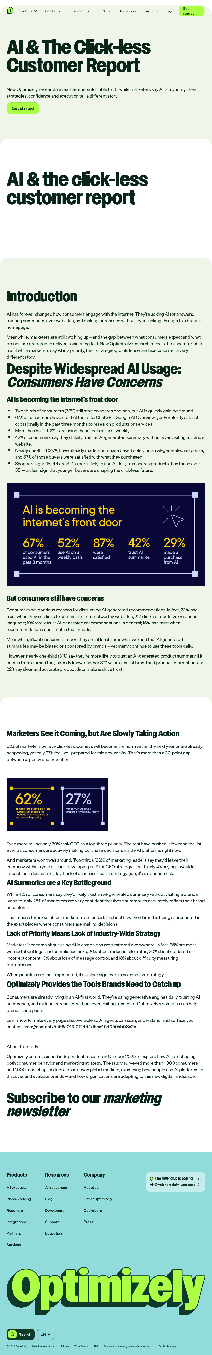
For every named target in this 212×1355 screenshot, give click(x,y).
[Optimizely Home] (10, 11)
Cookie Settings (167, 1346)
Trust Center (81, 1346)
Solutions (52, 11)
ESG (96, 1346)
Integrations (17, 1221)
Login (170, 11)
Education (53, 1233)
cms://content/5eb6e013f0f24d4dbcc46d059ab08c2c (79, 1026)
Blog (49, 1198)
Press (88, 1221)
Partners (151, 11)
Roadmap (15, 1210)
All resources (56, 1187)
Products (25, 11)
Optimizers (93, 1210)
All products (17, 1187)
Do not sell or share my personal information (127, 1346)
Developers (127, 11)
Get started (188, 11)
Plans (106, 11)
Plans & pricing (19, 1198)
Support (52, 1221)
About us (91, 1187)
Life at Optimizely (98, 1198)
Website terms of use (43, 1346)
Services (14, 1244)
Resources (81, 11)
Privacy (65, 1346)
